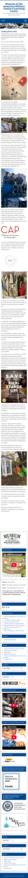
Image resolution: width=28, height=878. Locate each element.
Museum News (14, 35)
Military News (6, 35)
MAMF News (7, 652)
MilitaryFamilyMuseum (20, 33)
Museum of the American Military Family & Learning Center (14, 7)
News (15, 37)
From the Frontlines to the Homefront (14, 648)
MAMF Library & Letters (10, 650)
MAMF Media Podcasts (10, 639)
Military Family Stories (10, 654)
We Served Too (8, 659)
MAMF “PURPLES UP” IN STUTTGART (14, 631)
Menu (3, 20)
